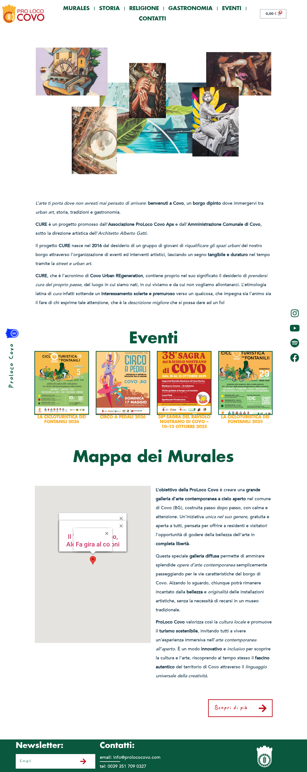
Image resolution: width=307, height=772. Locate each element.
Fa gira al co (93, 544)
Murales (76, 8)
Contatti (152, 19)
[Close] (106, 533)
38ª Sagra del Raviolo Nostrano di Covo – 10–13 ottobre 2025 (184, 422)
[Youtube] (294, 328)
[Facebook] (294, 357)
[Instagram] (294, 313)
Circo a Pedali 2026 (123, 417)
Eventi (231, 8)
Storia (109, 8)
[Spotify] (294, 342)
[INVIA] (85, 761)
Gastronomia (190, 8)
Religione (144, 8)
